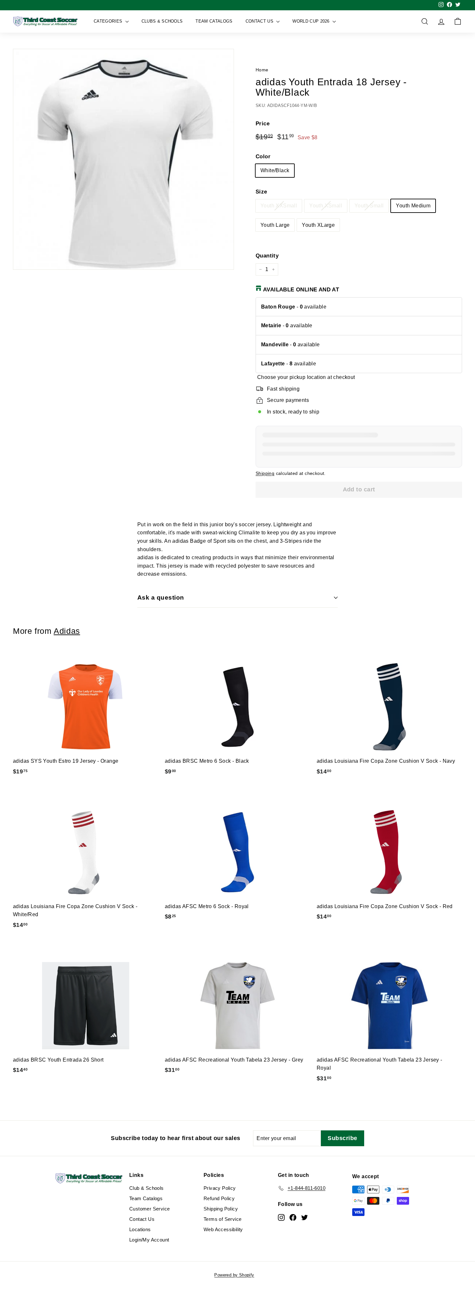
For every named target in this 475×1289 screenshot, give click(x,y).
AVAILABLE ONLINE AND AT (301, 290)
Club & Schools (146, 1188)
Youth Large (275, 225)
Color (263, 156)
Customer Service (149, 1208)
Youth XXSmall (278, 205)
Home (262, 70)
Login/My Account (149, 1239)
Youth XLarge (318, 225)
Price (262, 124)
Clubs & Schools (162, 21)
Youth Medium (413, 205)
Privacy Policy (220, 1188)
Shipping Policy (221, 1208)
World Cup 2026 (311, 21)
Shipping (265, 473)
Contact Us (260, 21)
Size (261, 192)
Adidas (67, 631)
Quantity (267, 256)
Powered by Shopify (234, 1275)
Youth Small (369, 205)
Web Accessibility (223, 1229)
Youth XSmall (325, 205)
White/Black (274, 170)
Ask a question (160, 597)
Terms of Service (222, 1219)
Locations (140, 1229)
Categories (109, 21)
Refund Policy (219, 1198)
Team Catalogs (213, 21)
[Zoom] (123, 159)
